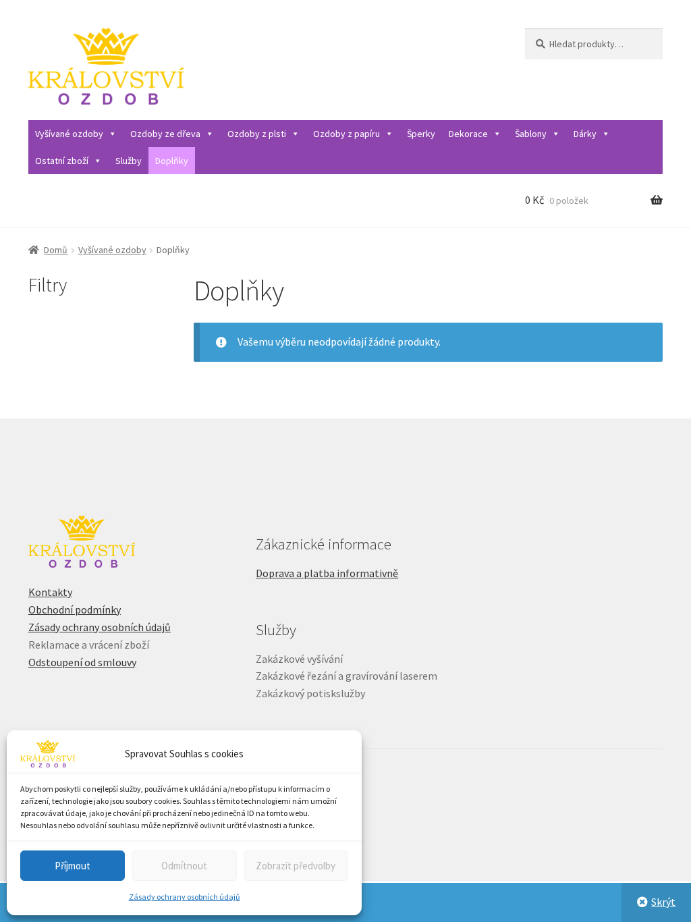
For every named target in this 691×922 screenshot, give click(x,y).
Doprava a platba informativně (327, 573)
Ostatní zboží (61, 161)
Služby (128, 161)
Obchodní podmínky (74, 609)
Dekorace (468, 134)
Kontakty (50, 592)
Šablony (531, 134)
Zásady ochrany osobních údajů (184, 897)
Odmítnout (184, 865)
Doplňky (171, 161)
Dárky (585, 134)
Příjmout (72, 865)
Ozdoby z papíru (346, 134)
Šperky (421, 134)
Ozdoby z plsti (256, 134)
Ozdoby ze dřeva (165, 134)
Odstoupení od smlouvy (82, 662)
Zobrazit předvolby (295, 865)
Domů (55, 250)
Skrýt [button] (663, 902)
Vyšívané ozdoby (69, 134)
